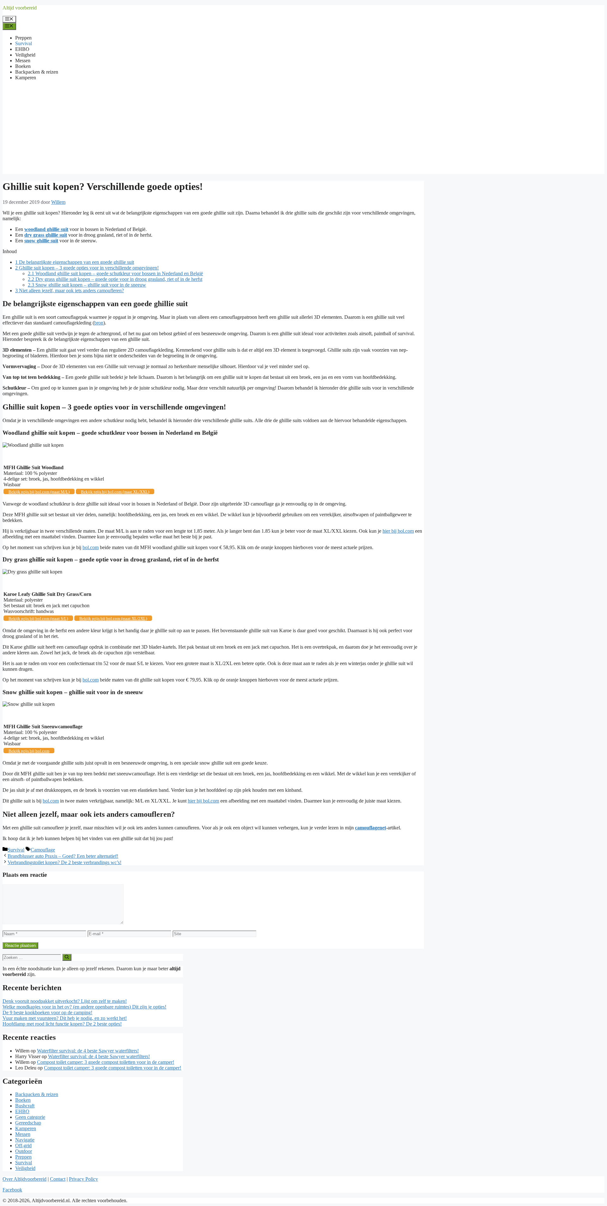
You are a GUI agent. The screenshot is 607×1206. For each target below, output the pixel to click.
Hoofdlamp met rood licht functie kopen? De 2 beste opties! (62, 1024)
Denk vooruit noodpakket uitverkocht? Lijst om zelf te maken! (65, 1001)
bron (98, 322)
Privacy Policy (83, 1179)
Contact (57, 1179)
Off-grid (23, 1145)
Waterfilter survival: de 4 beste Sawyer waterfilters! (88, 1050)
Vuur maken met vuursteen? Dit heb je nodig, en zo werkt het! (65, 1018)
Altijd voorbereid (20, 7)
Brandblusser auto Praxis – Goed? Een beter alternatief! (63, 856)
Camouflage (43, 849)
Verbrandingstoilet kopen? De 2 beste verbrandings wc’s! (64, 862)
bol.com (91, 547)
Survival (23, 43)
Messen (22, 60)
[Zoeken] (66, 957)
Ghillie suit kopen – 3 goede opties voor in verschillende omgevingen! (87, 267)
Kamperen (25, 77)
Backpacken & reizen (36, 72)
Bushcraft (24, 1105)
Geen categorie (30, 1117)
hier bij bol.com (398, 531)
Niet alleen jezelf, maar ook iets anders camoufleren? (69, 290)
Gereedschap (28, 1122)
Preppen (23, 37)
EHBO (22, 49)
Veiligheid (25, 55)
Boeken (23, 66)
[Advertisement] (303, 130)
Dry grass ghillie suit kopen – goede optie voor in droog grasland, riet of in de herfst (115, 279)
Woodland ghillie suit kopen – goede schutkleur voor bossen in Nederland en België (115, 273)
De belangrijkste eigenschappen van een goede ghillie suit (74, 262)
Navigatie (24, 1139)
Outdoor (23, 1151)
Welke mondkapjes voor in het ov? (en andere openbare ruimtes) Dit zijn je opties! (84, 1006)
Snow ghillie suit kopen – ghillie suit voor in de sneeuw (87, 285)
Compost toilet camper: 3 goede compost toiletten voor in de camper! (105, 1062)
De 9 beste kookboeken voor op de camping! (47, 1012)
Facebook (12, 1189)
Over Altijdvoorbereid (24, 1179)
